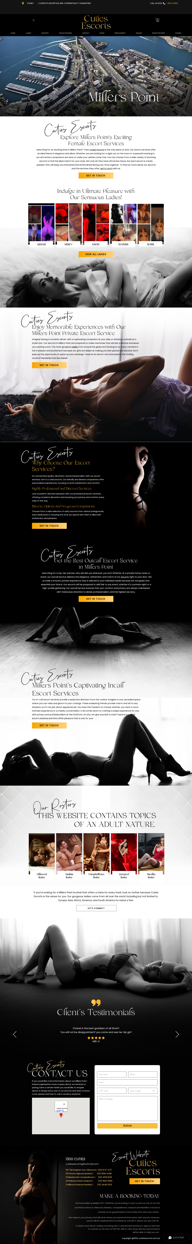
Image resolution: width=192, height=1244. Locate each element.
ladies (75, 346)
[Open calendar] (154, 1091)
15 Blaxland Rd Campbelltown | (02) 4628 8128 (89, 1177)
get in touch (106, 168)
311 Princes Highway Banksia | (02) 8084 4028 (89, 1173)
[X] (33, 20)
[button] (158, 20)
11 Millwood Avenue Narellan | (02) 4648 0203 (89, 1184)
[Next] (177, 1034)
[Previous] (14, 1034)
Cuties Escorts (97, 149)
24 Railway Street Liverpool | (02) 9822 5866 (89, 1180)
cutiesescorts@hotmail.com (82, 1164)
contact (95, 1229)
